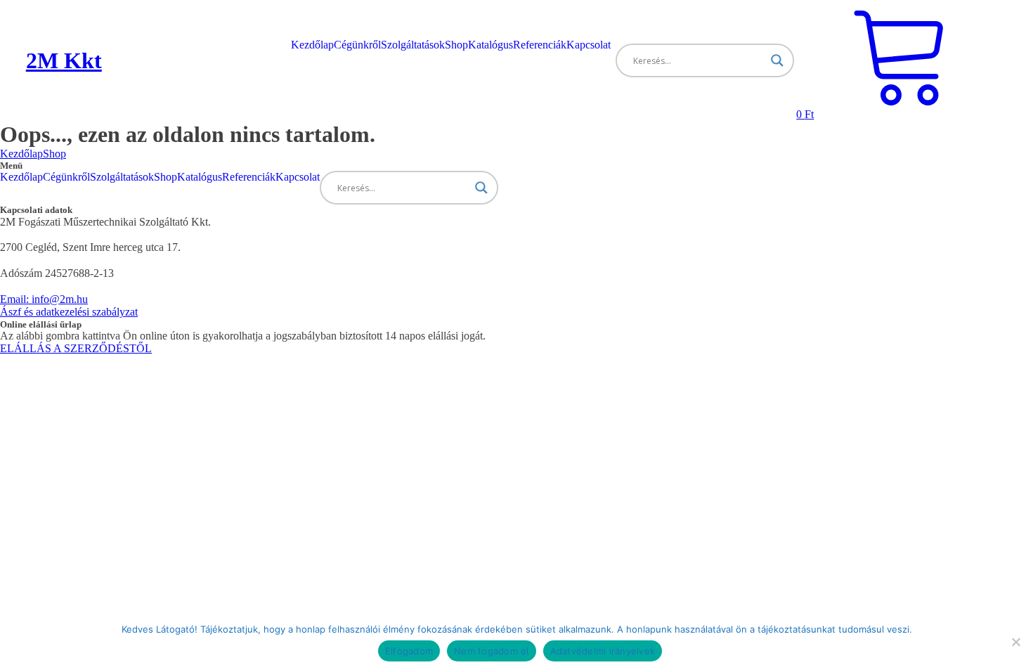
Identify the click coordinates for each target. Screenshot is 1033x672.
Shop (456, 45)
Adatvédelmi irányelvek (603, 651)
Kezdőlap (312, 45)
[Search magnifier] (777, 60)
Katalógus (490, 45)
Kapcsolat (588, 45)
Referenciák (539, 45)
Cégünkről (357, 45)
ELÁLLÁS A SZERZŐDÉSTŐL (76, 348)
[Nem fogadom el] (1015, 642)
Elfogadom (409, 651)
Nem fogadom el (491, 651)
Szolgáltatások (413, 45)
